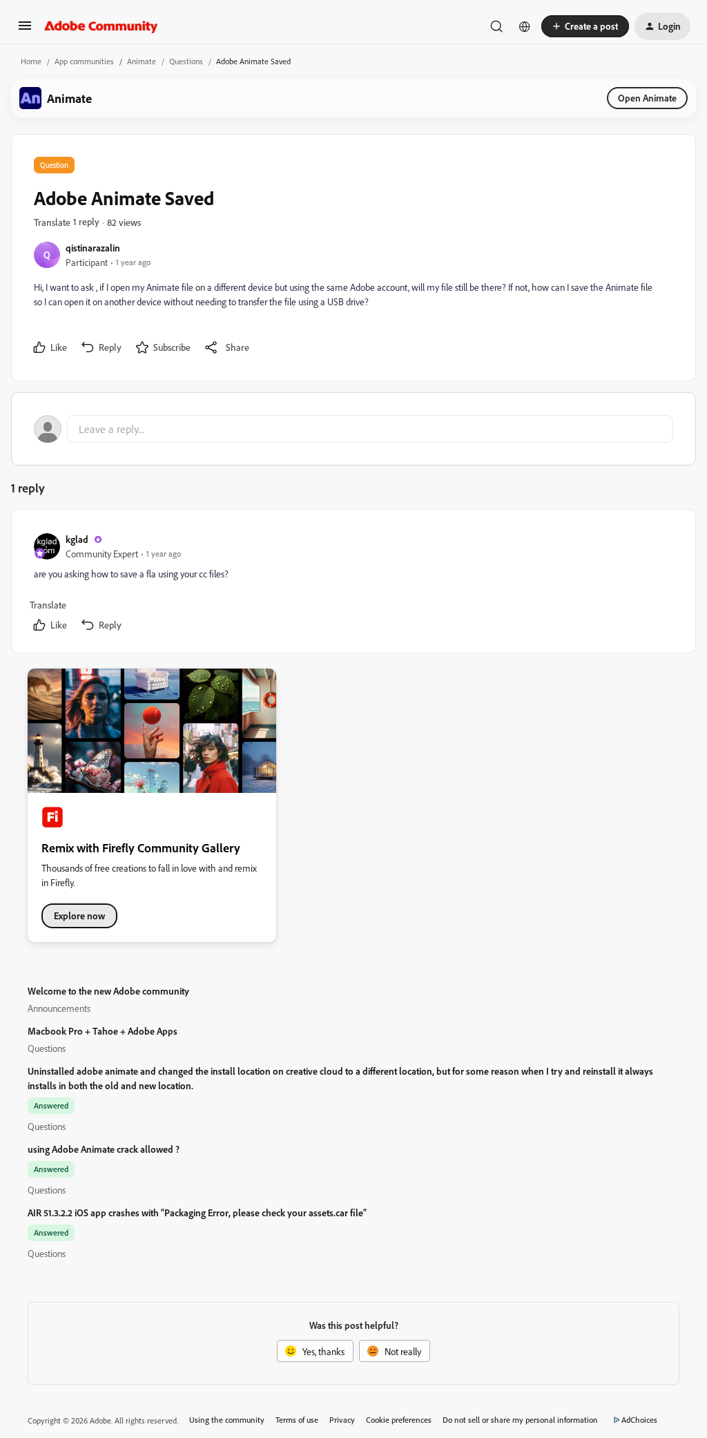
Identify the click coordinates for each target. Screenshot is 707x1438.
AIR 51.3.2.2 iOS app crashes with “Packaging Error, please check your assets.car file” (197, 1212)
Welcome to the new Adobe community (108, 991)
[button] (25, 30)
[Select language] (525, 26)
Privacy (342, 1420)
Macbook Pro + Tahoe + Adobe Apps (102, 1031)
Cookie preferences (399, 1420)
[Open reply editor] (353, 429)
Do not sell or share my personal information (520, 1420)
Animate (141, 61)
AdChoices (639, 1420)
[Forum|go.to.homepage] (101, 26)
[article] (353, 584)
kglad (77, 539)
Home (31, 61)
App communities (84, 61)
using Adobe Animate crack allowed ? (104, 1149)
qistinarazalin (93, 247)
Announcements (59, 1008)
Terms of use (296, 1420)
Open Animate (647, 98)
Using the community (226, 1420)
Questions (186, 61)
